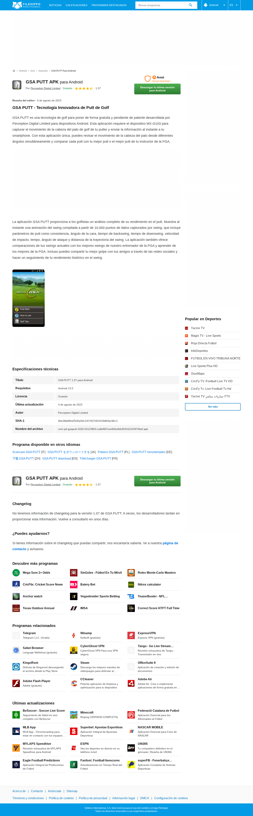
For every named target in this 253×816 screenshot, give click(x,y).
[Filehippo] (26, 5)
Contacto (37, 791)
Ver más (213, 406)
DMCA (144, 798)
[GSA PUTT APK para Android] (16, 84)
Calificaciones (76, 5)
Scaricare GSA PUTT (26, 452)
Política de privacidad (93, 798)
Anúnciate (54, 791)
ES (231, 5)
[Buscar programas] (190, 5)
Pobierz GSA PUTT (111, 452)
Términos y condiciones (28, 798)
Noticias (55, 5)
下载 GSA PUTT (23, 458)
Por (43, 88)
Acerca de (19, 791)
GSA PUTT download (56, 458)
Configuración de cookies (171, 798)
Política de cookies (61, 798)
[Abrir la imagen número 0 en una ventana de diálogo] (28, 298)
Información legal (123, 798)
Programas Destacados (109, 5)
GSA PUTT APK (54, 81)
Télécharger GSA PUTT (95, 458)
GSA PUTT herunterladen (149, 452)
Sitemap (71, 791)
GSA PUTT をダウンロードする (69, 452)
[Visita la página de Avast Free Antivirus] (157, 78)
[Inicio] (13, 71)
